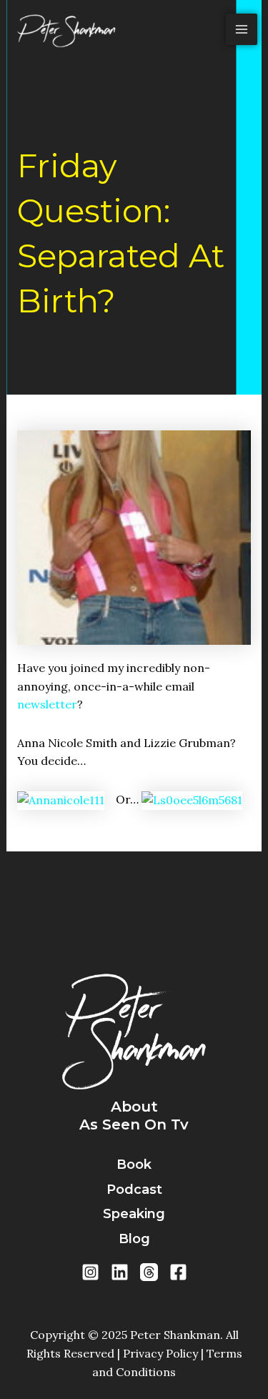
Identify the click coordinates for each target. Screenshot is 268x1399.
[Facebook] (178, 1272)
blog (134, 1239)
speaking (134, 1214)
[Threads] (149, 1272)
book (134, 1164)
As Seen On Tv (134, 1124)
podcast (134, 1189)
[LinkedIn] (119, 1272)
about (134, 1106)
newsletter (47, 704)
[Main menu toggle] (241, 29)
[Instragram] (90, 1272)
